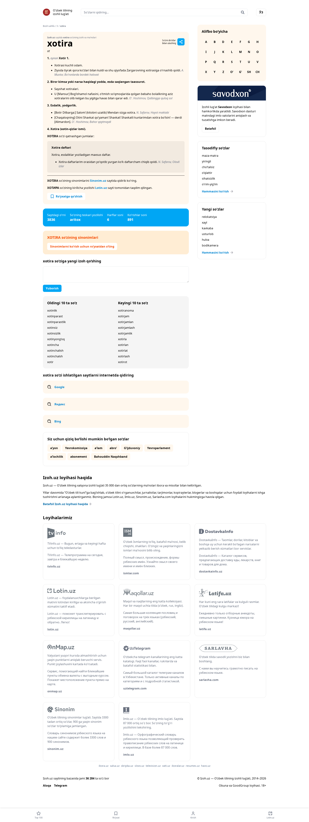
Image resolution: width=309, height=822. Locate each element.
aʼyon (54, 448)
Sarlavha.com (162, 497)
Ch (257, 72)
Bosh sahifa (49, 26)
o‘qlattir (207, 173)
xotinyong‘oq (56, 339)
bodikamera (210, 245)
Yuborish (52, 288)
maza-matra (210, 156)
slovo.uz (139, 765)
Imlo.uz (130, 497)
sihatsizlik (208, 178)
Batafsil (210, 129)
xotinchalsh (55, 356)
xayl (204, 222)
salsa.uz (115, 765)
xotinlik (52, 310)
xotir (50, 362)
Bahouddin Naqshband (110, 457)
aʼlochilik (56, 457)
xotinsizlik (54, 333)
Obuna (223, 785)
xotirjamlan (125, 322)
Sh (249, 72)
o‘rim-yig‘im (210, 184)
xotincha (53, 345)
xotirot (122, 362)
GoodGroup (241, 785)
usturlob (208, 234)
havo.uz (205, 765)
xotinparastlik (56, 322)
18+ (263, 785)
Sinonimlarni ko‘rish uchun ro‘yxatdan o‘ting (82, 246)
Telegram (60, 785)
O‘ (231, 72)
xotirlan (123, 345)
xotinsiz (52, 328)
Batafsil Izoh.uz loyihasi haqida (65, 504)
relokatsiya (209, 217)
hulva (205, 240)
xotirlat (123, 351)
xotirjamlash (126, 328)
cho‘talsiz (208, 167)
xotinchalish (55, 351)
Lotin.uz (101, 188)
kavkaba (207, 228)
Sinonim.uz (98, 181)
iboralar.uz (178, 765)
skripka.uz (127, 765)
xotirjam (123, 316)
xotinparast (55, 316)
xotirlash (124, 356)
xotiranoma (126, 310)
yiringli (206, 161)
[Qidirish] (243, 12)
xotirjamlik (125, 333)
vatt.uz (166, 765)
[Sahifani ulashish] (181, 41)
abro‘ (113, 448)
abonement (78, 457)
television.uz (153, 765)
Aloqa (47, 785)
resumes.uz (193, 765)
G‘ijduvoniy (132, 448)
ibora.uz (104, 765)
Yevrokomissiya (76, 448)
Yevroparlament (158, 448)
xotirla (122, 339)
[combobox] (164, 12)
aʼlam (98, 448)
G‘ (240, 72)
